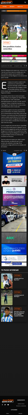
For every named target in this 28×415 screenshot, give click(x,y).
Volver (4, 150)
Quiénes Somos (21, 403)
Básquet (12, 6)
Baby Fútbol (21, 6)
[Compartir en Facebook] (24, 66)
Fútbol (5, 6)
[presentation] (24, 7)
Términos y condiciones (21, 405)
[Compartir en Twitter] (26, 66)
